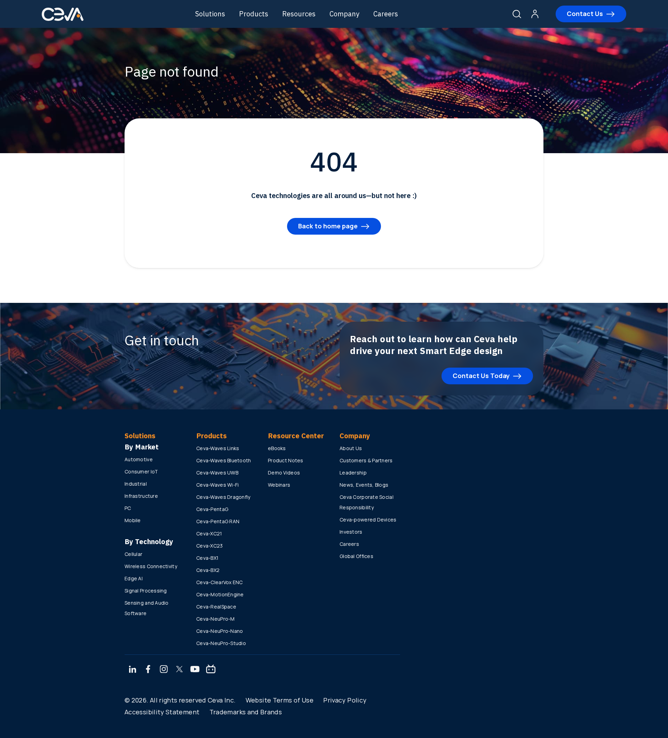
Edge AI (134, 578)
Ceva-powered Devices (368, 519)
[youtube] (195, 670)
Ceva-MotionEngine (220, 594)
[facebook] (148, 669)
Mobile (133, 520)
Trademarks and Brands (245, 712)
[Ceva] (63, 20)
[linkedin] (132, 669)
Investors (351, 531)
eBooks (277, 448)
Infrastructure (141, 496)
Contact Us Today (481, 375)
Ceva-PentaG (212, 509)
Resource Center (296, 435)
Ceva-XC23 (209, 545)
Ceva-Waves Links (217, 448)
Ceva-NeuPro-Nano (219, 631)
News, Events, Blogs (364, 484)
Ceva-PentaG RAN (217, 521)
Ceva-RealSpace (216, 606)
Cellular (133, 554)
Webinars (279, 484)
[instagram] (164, 669)
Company (344, 13)
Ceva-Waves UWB (217, 472)
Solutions (210, 13)
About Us (351, 448)
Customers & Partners (366, 460)
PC (128, 508)
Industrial (136, 483)
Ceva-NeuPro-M (215, 618)
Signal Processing (146, 590)
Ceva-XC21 (209, 533)
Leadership (353, 472)
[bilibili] (211, 669)
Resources (299, 13)
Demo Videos (284, 472)
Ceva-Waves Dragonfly (223, 497)
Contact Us (585, 13)
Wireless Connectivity (151, 566)
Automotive (139, 459)
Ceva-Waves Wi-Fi (217, 484)
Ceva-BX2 (208, 570)
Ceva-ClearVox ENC (219, 582)
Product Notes (285, 460)
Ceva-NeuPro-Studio (221, 643)
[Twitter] (180, 669)
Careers (385, 13)
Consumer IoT (141, 471)
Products (253, 13)
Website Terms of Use (279, 700)
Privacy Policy (344, 700)
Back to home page (328, 226)
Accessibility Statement (162, 712)
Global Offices (356, 556)
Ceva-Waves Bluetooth (223, 460)
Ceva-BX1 (207, 558)
